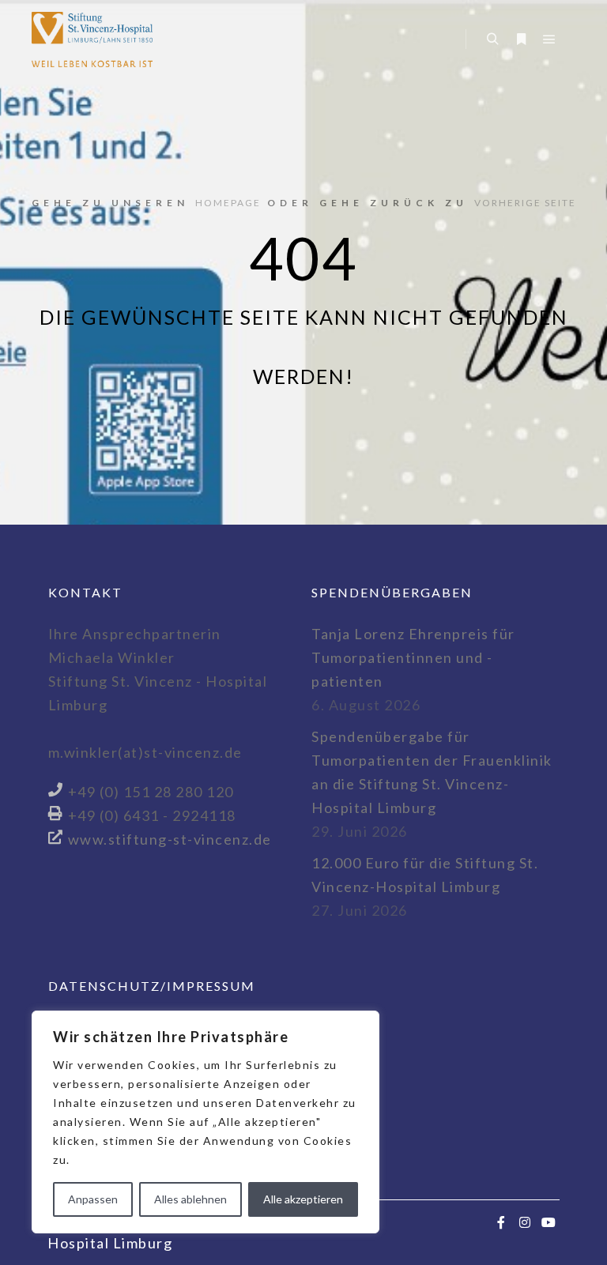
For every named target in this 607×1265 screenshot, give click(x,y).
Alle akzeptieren (303, 1199)
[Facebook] (502, 1222)
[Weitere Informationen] (521, 39)
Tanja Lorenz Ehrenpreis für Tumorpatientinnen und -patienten (413, 657)
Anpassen (93, 1199)
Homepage (228, 203)
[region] (205, 1122)
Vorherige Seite (525, 203)
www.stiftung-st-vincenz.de (170, 839)
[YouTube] (549, 1222)
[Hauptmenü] (549, 39)
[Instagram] (525, 1222)
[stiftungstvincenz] (92, 39)
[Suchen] (492, 39)
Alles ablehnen (190, 1199)
